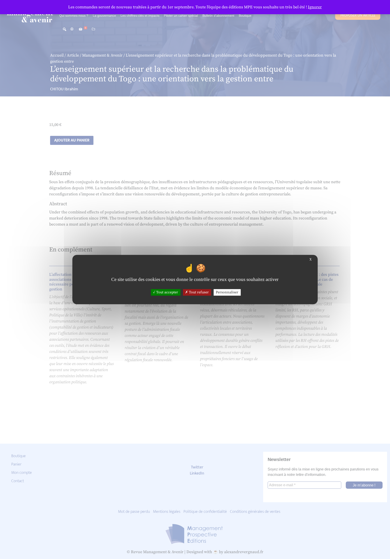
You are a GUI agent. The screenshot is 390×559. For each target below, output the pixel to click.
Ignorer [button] (315, 7)
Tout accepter (166, 292)
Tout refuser (198, 292)
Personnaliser (227, 292)
